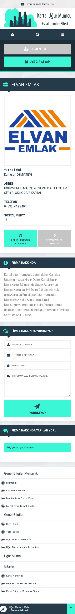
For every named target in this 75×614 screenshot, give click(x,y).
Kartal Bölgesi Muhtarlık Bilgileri (23, 591)
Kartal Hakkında (14, 575)
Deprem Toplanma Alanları (21, 583)
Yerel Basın (12, 531)
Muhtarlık (11, 482)
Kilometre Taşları (15, 490)
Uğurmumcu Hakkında (18, 539)
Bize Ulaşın (12, 524)
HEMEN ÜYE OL (40, 49)
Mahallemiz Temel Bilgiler (20, 506)
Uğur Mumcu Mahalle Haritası (22, 547)
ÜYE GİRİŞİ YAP (39, 61)
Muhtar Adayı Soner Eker (19, 498)
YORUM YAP (37, 412)
